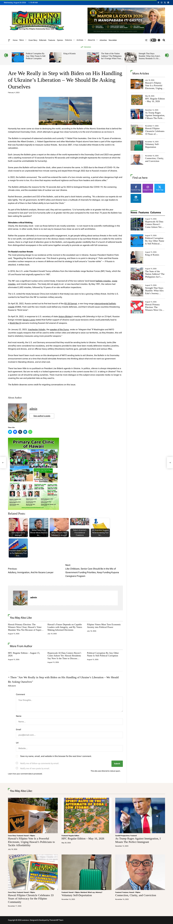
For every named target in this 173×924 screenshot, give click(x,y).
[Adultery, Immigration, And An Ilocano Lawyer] (3, 462)
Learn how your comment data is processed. (25, 774)
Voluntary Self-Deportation (152, 145)
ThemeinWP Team (56, 920)
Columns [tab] (155, 212)
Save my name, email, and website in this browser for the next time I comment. (56, 756)
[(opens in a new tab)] (137, 100)
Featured (20, 836)
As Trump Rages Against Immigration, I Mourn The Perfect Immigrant (155, 116)
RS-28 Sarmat (70, 303)
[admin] (20, 598)
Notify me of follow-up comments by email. (39, 763)
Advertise (103, 40)
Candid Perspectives (122, 836)
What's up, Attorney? (95, 892)
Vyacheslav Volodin (36, 329)
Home (15, 40)
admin (33, 408)
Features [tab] (144, 212)
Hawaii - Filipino (29, 836)
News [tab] (134, 212)
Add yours (12, 686)
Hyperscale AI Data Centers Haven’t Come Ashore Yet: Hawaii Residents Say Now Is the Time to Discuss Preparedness (64, 657)
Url (17, 743)
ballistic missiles (103, 281)
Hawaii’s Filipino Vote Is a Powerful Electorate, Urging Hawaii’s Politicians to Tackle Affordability (154, 90)
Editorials (42, 40)
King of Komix (69, 53)
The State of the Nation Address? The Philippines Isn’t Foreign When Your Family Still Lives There (111, 57)
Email (18, 729)
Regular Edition (74, 836)
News (21, 40)
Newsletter (113, 40)
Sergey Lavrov (29, 320)
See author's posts (41, 416)
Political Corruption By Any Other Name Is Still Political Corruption (35, 56)
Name (18, 716)
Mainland (83, 892)
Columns (68, 40)
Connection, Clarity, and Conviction (154, 159)
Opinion (60, 40)
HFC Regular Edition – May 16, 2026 (155, 100)
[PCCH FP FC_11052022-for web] (33, 439)
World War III (15, 323)
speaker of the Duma (59, 329)
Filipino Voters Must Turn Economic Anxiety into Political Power (104, 625)
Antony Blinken (65, 316)
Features (51, 40)
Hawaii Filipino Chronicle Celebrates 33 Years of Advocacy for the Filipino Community (154, 134)
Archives (80, 40)
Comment (20, 694)
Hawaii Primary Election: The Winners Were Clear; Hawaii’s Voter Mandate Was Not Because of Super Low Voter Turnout (25, 628)
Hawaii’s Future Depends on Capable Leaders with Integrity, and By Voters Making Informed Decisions (64, 627)
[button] (6, 55)
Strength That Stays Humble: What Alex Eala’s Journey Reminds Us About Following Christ (150, 57)
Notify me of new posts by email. (35, 768)
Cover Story (32, 40)
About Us (91, 40)
